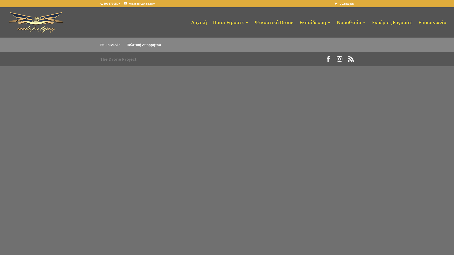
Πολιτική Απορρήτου (144, 44)
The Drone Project (118, 59)
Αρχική (199, 23)
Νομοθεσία (349, 23)
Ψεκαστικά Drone (274, 23)
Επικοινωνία (432, 23)
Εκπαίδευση (313, 23)
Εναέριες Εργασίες (392, 23)
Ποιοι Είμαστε (228, 23)
